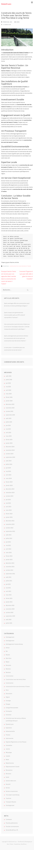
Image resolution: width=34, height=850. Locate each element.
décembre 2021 (10, 563)
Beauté (8, 655)
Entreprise (9, 711)
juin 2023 (8, 499)
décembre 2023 (10, 489)
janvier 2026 (9, 401)
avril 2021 (8, 591)
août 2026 (8, 376)
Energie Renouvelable (12, 707)
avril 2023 (8, 506)
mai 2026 (8, 386)
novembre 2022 (10, 524)
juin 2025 (8, 425)
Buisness (8, 669)
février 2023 (9, 513)
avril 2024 (8, 475)
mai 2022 (8, 545)
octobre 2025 (9, 411)
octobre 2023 (9, 496)
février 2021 (9, 598)
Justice (8, 749)
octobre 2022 (9, 528)
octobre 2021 (9, 570)
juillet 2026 (9, 379)
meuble (8, 756)
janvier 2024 (9, 485)
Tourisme (8, 798)
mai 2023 (8, 503)
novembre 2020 (10, 609)
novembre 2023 (10, 492)
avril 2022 (8, 549)
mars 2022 (9, 552)
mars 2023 (9, 510)
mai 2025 (8, 429)
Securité (8, 784)
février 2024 (9, 482)
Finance (8, 735)
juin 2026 (8, 383)
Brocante (8, 665)
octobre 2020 (9, 612)
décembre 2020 (10, 605)
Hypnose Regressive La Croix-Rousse (16, 742)
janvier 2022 (9, 559)
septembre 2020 (10, 616)
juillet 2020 (9, 623)
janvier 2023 (9, 517)
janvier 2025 (9, 443)
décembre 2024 (10, 446)
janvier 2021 (9, 602)
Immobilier (9, 745)
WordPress (23, 844)
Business (8, 672)
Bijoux (7, 662)
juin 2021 (8, 584)
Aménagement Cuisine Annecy (14, 644)
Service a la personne (12, 791)
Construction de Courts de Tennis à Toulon (15, 52)
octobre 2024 (9, 453)
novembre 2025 (10, 408)
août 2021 (8, 577)
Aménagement (10, 637)
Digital (8, 697)
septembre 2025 (10, 415)
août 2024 (8, 461)
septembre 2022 (10, 531)
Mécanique (9, 752)
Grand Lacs (6, 4)
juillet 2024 (9, 464)
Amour (8, 647)
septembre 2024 (10, 457)
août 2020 (8, 619)
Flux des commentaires (12, 826)
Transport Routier (11, 802)
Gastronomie (9, 738)
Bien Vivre (8, 658)
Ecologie (8, 700)
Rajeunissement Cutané (12, 766)
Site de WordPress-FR (12, 830)
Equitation (9, 728)
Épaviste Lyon (10, 724)
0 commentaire (7, 24)
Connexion (9, 819)
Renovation (9, 770)
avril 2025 (8, 432)
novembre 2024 (10, 450)
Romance (8, 773)
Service (8, 788)
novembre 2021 (10, 566)
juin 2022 (8, 542)
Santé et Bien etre (11, 780)
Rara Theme (10, 844)
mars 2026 (9, 393)
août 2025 (8, 418)
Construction (9, 683)
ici (6, 262)
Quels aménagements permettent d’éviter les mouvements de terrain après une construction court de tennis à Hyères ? (16, 338)
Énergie (8, 704)
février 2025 (9, 439)
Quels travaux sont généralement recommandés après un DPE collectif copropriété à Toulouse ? (14, 315)
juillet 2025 (9, 422)
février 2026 (9, 397)
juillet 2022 (9, 538)
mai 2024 (8, 471)
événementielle (10, 731)
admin (17, 22)
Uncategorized (10, 805)
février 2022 (9, 556)
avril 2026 (8, 390)
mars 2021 (9, 595)
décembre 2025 (10, 404)
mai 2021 (8, 588)
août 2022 (8, 535)
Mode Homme (10, 763)
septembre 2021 (10, 573)
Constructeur (9, 676)
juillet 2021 (9, 580)
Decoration (9, 693)
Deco (7, 690)
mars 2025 (9, 436)
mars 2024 (9, 478)
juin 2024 (8, 468)
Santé (7, 777)
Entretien (8, 715)
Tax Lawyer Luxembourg (12, 795)
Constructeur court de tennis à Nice (16, 679)
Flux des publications (12, 823)
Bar (7, 651)
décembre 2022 (10, 521)
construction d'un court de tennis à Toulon (20, 266)
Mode (7, 759)
